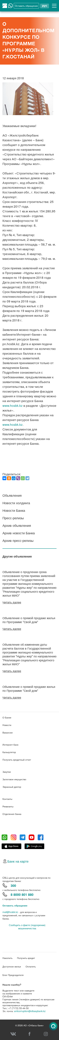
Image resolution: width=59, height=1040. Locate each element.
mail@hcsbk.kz (10, 912)
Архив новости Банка (18, 533)
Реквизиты (7, 806)
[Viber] (18, 478)
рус (44, 5)
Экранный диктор (11, 786)
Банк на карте (18, 861)
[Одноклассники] (9, 478)
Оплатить (31, 966)
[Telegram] (27, 478)
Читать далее (11, 602)
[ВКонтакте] (4, 478)
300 (13, 885)
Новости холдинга (16, 502)
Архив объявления (16, 525)
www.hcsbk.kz (12, 405)
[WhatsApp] (23, 478)
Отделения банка (11, 814)
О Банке (6, 717)
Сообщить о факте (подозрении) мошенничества (27, 926)
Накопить (7, 958)
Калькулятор (9, 752)
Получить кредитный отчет (16, 759)
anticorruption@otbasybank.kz (30, 1011)
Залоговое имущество (14, 779)
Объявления (12, 495)
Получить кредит (26, 958)
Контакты (7, 798)
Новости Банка (13, 510)
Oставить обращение (26, 5)
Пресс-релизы (13, 518)
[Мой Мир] (14, 478)
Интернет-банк (10, 744)
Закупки (6, 771)
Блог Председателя (13, 975)
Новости (6, 725)
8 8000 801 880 (22, 894)
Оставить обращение (14, 905)
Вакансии (7, 732)
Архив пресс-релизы (17, 540)
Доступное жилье (11, 966)
